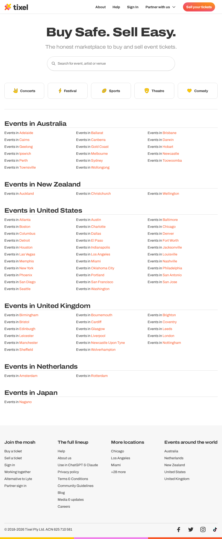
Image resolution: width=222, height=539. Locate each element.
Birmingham (28, 315)
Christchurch (101, 193)
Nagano (25, 401)
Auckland (26, 193)
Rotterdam (99, 375)
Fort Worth (171, 240)
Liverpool (98, 335)
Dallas (96, 233)
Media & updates (71, 499)
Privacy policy (68, 471)
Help (116, 7)
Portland (97, 275)
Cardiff (96, 321)
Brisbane (169, 132)
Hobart (168, 146)
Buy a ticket (13, 451)
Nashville (170, 261)
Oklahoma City (102, 268)
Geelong (26, 146)
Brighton (169, 315)
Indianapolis (100, 247)
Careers (64, 506)
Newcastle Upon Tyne (108, 342)
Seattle (25, 288)
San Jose (170, 281)
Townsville (27, 167)
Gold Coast (100, 146)
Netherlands (173, 458)
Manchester (28, 342)
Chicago (169, 226)
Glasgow (98, 328)
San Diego (27, 281)
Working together (17, 471)
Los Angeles (100, 254)
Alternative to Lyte (18, 478)
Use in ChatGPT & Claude (78, 464)
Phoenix (25, 275)
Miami (96, 261)
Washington (100, 288)
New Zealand (174, 464)
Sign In (133, 7)
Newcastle (171, 153)
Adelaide (26, 132)
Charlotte (98, 226)
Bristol (24, 321)
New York (26, 268)
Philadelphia (172, 268)
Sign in (9, 464)
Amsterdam (28, 375)
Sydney (97, 160)
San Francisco (102, 281)
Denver (168, 233)
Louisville (170, 254)
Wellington (171, 193)
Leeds (167, 328)
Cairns (24, 139)
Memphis (26, 261)
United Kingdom (176, 478)
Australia (171, 451)
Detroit (24, 240)
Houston (26, 247)
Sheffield (26, 349)
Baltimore (170, 219)
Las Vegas (27, 254)
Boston (24, 226)
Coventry (170, 321)
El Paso (97, 240)
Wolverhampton (103, 349)
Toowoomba (172, 160)
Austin (96, 219)
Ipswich (25, 153)
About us (64, 458)
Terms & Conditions (73, 478)
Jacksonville (172, 247)
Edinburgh (27, 328)
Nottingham (172, 342)
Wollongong (100, 167)
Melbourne (99, 153)
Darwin (168, 139)
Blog (61, 492)
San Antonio (172, 275)
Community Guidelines (75, 485)
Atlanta (25, 219)
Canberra (98, 139)
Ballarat (97, 132)
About (100, 7)
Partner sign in (15, 485)
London (168, 335)
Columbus (27, 233)
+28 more (118, 471)
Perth (23, 160)
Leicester (26, 335)
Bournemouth (101, 315)
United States (175, 471)
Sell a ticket (13, 458)
